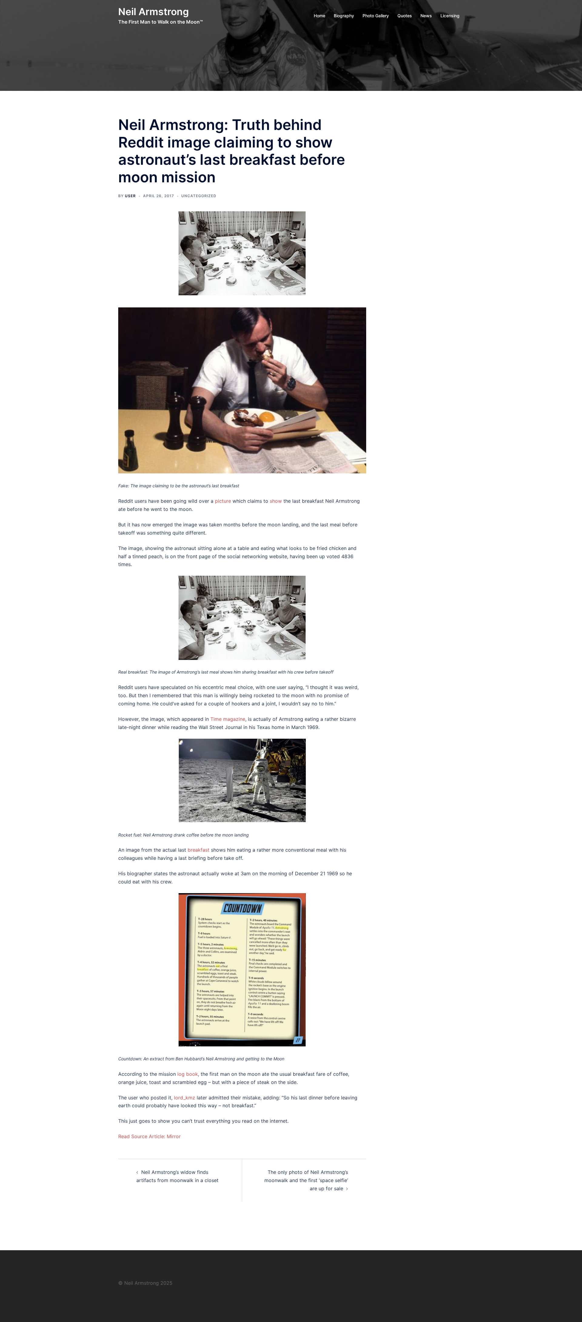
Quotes (404, 15)
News (426, 15)
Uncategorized (198, 196)
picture (223, 501)
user (130, 196)
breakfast (198, 850)
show (276, 501)
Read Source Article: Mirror (149, 1136)
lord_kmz (184, 1098)
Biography (344, 15)
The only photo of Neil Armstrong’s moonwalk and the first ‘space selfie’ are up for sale (306, 1180)
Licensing (450, 15)
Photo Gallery (376, 15)
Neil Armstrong (153, 12)
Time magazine (227, 719)
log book (187, 1074)
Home (319, 15)
